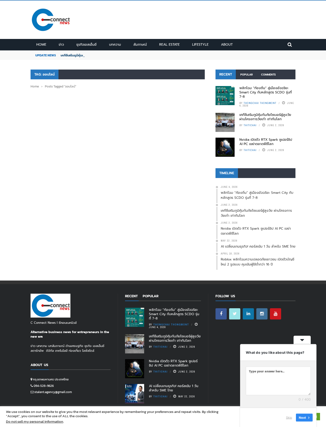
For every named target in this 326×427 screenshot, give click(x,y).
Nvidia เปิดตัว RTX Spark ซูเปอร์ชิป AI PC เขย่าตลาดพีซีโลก (265, 141)
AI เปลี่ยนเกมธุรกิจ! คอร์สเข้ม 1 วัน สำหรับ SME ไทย (173, 388)
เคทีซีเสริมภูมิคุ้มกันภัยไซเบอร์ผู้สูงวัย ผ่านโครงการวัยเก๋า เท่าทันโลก (265, 117)
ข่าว (61, 44)
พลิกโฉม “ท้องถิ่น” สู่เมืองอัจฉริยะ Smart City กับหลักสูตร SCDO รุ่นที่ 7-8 (265, 92)
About (227, 44)
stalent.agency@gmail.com (53, 392)
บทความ (115, 44)
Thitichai (250, 125)
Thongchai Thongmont (260, 103)
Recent (225, 74)
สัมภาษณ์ (140, 44)
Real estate (169, 44)
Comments (268, 75)
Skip (289, 417)
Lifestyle (200, 44)
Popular (246, 75)
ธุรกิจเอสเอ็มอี (86, 44)
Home (41, 44)
